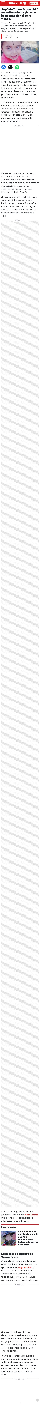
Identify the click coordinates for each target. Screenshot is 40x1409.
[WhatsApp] (17, 67)
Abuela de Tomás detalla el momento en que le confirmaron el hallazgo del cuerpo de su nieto (28, 1238)
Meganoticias (31, 1214)
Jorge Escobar (24, 1267)
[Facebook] (4, 67)
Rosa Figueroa (10, 35)
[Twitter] (10, 67)
